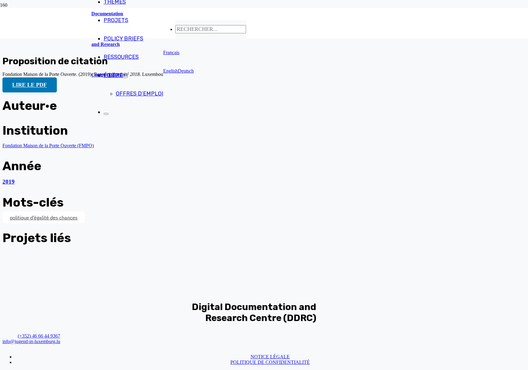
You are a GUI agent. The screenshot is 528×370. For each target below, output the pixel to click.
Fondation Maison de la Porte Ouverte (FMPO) (48, 145)
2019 (8, 181)
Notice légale (270, 356)
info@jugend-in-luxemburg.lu (31, 341)
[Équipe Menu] (125, 77)
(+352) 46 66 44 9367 (39, 335)
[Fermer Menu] (106, 114)
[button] (171, 52)
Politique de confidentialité (270, 362)
